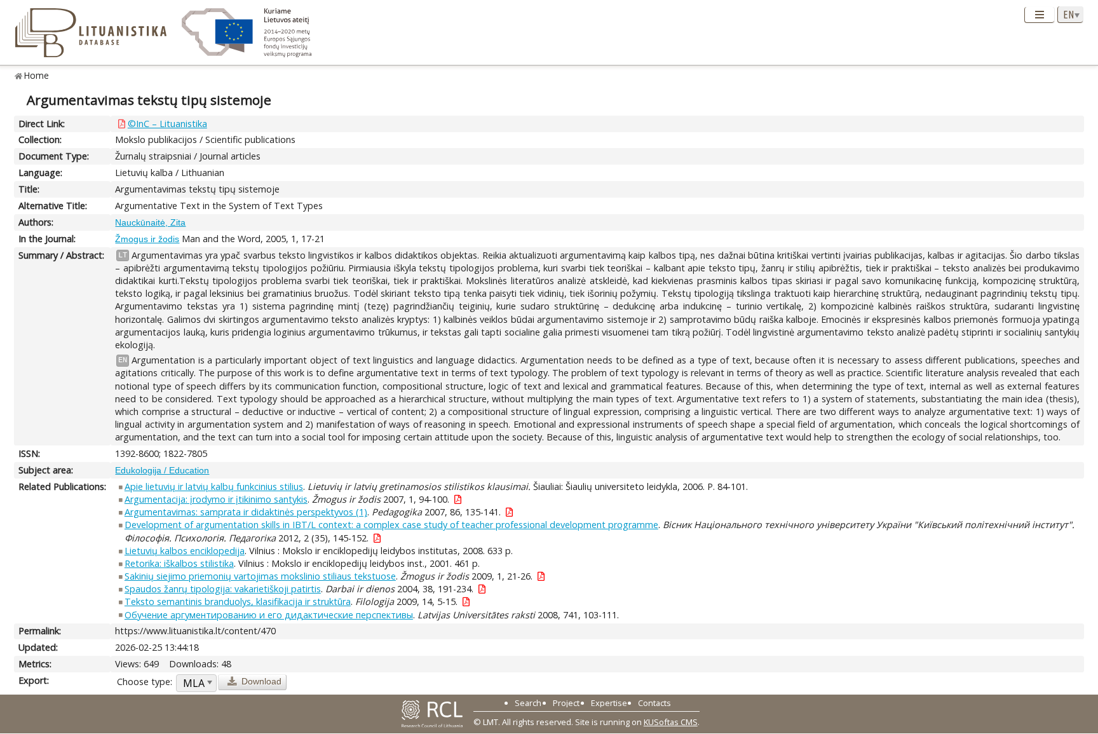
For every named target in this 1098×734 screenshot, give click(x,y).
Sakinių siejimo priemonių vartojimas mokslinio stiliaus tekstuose (260, 576)
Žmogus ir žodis (147, 239)
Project (566, 703)
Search (528, 703)
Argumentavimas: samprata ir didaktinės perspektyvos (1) (246, 512)
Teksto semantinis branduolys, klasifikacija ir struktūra (238, 601)
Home (36, 75)
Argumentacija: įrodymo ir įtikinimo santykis (216, 499)
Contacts (654, 703)
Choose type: (144, 682)
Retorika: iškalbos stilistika (179, 563)
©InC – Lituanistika (167, 124)
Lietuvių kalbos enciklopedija (185, 551)
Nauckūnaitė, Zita (150, 222)
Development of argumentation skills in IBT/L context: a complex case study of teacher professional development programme (391, 525)
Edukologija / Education (162, 470)
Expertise (609, 703)
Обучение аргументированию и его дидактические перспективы (269, 615)
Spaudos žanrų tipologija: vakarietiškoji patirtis (223, 589)
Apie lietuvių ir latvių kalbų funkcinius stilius (214, 486)
